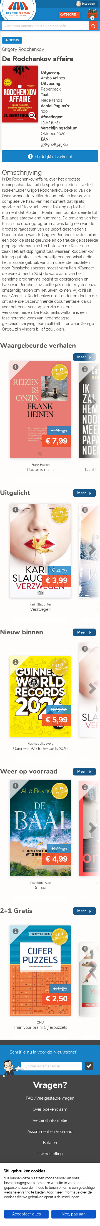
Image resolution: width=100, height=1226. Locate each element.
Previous (5, 417)
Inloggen (88, 4)
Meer (81, 493)
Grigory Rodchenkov (23, 49)
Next (91, 417)
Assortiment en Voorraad (50, 1131)
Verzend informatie (50, 1120)
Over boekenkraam (50, 1109)
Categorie (68, 14)
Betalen (50, 1142)
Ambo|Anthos (53, 78)
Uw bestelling (50, 1154)
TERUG (14, 40)
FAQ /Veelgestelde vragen (50, 1098)
